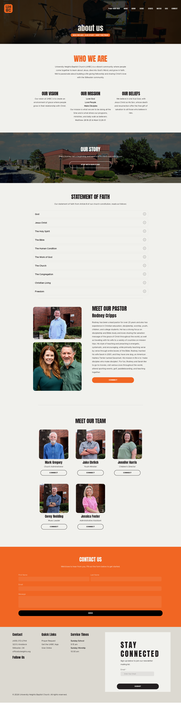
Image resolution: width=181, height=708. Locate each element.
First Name (22, 575)
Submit (138, 686)
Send (90, 613)
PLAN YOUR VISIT (114, 8)
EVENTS (150, 8)
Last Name (94, 575)
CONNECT (175, 8)
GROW (134, 8)
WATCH (159, 8)
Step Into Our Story (90, 164)
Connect (113, 380)
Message (22, 594)
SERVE (142, 8)
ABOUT (126, 8)
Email (20, 584)
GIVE (166, 8)
